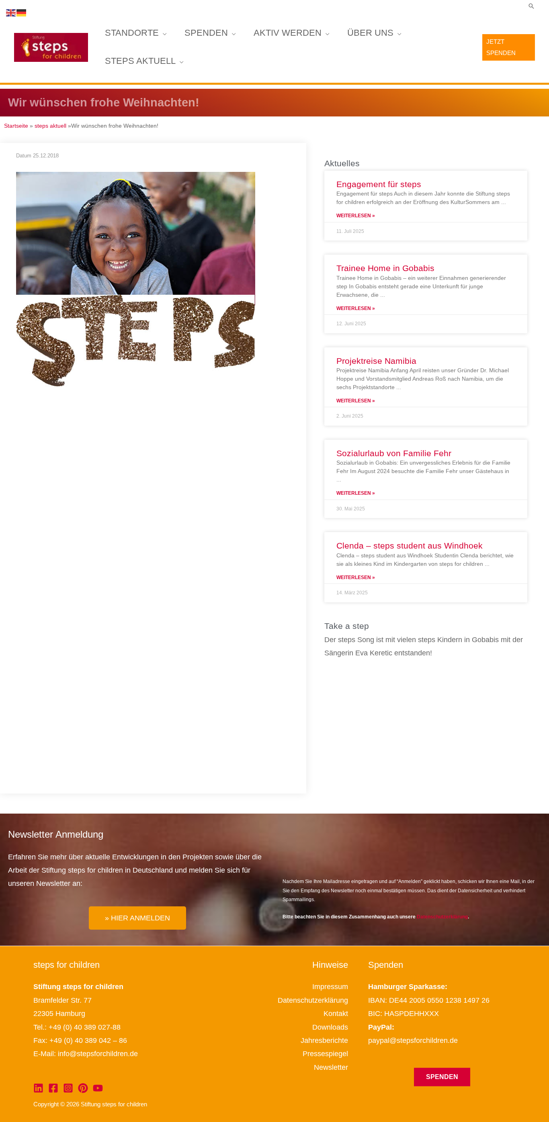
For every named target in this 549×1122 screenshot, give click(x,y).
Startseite (16, 125)
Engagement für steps (378, 184)
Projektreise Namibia (376, 360)
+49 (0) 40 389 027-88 (85, 1027)
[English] (11, 12)
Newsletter (331, 1067)
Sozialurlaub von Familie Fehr (393, 453)
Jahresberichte (324, 1040)
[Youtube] (98, 1088)
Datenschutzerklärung (442, 917)
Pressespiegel (325, 1054)
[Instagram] (68, 1088)
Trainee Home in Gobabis (385, 268)
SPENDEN (206, 33)
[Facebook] (53, 1088)
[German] (21, 12)
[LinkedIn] (38, 1088)
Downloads (330, 1027)
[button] (531, 6)
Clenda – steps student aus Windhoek (409, 545)
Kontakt (336, 1014)
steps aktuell (140, 61)
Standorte (132, 33)
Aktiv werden (288, 33)
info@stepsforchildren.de (98, 1054)
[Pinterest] (83, 1088)
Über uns (370, 33)
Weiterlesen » (355, 215)
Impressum (330, 987)
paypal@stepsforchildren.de (413, 1040)
